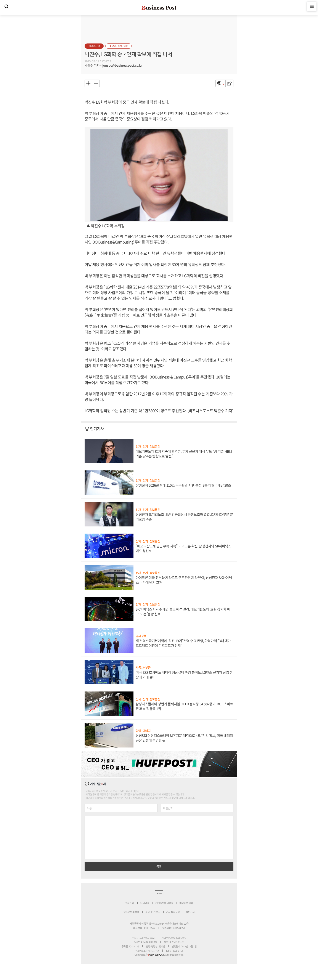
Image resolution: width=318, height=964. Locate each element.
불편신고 (190, 912)
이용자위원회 (186, 903)
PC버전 (159, 893)
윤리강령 (144, 903)
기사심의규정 (173, 912)
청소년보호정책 (131, 912)
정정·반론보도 (152, 912)
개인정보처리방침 (164, 903)
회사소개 (129, 903)
